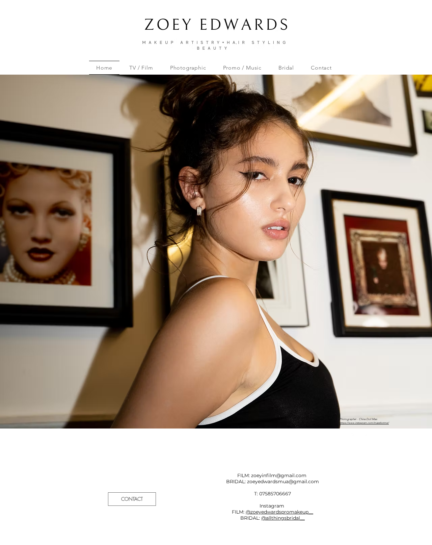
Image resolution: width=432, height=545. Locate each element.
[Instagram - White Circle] (356, 438)
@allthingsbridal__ (283, 518)
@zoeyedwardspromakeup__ (279, 512)
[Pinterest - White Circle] (368, 438)
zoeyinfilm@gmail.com (278, 475)
